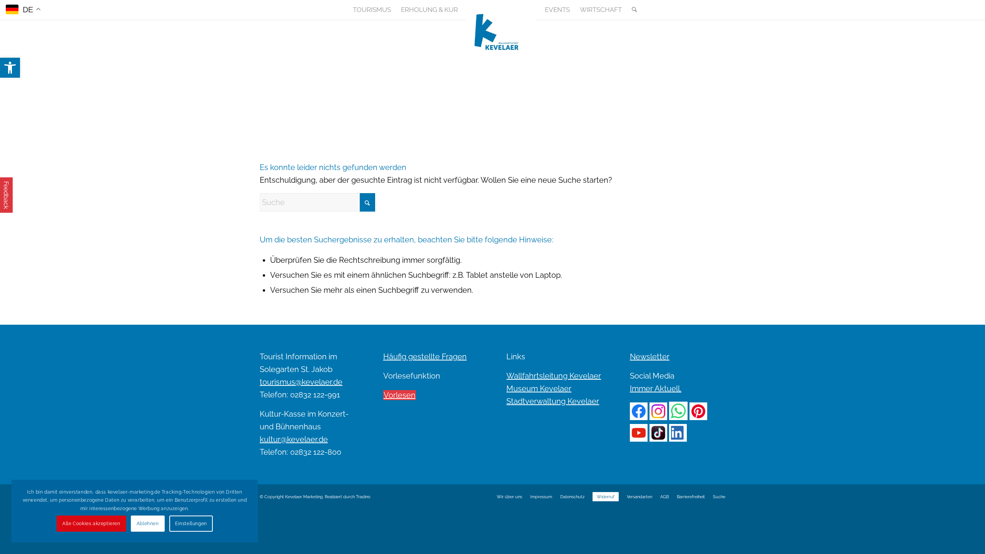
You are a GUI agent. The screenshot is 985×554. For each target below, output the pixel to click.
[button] (10, 68)
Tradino (363, 496)
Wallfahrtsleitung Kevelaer (553, 375)
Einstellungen (191, 523)
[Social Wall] (719, 9)
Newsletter (649, 356)
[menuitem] (372, 9)
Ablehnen (148, 523)
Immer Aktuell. (655, 388)
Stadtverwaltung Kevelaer (552, 401)
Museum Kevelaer (538, 388)
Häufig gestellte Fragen (425, 356)
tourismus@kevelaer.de (301, 382)
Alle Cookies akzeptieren (91, 523)
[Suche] (632, 9)
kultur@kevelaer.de (294, 439)
